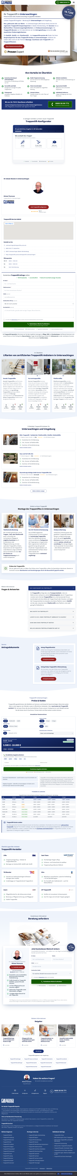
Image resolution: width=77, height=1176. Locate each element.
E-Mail (6, 294)
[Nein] (75, 1174)
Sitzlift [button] (5, 721)
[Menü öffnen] (73, 2)
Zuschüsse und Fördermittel (45, 828)
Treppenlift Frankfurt (8, 1144)
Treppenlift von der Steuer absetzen (63, 1150)
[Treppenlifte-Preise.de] (7, 2)
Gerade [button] (5, 726)
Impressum (42, 1168)
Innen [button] (41, 726)
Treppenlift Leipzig (8, 1156)
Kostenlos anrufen (18, 967)
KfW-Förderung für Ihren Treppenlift (63, 1137)
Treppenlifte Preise (59, 1135)
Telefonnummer (7, 287)
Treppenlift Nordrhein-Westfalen (37, 1149)
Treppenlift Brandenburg (35, 1139)
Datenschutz (14, 319)
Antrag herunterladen (48, 659)
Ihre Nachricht (8, 307)
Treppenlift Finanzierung (60, 1143)
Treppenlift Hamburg (8, 1137)
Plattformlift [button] (12, 721)
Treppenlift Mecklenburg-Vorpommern (38, 1144)
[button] (22, 143)
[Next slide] (23, 366)
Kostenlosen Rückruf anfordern (52, 982)
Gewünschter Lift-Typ (10, 300)
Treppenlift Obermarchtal (31, 1066)
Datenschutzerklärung (66, 1173)
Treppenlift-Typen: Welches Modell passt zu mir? (64, 1153)
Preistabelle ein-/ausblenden (38, 791)
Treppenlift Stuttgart (8, 1146)
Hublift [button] (18, 721)
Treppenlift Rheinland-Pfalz (36, 1151)
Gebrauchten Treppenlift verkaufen (63, 1145)
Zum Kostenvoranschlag (14, 46)
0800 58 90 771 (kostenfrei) (12, 248)
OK (58, 1173)
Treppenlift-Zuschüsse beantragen (63, 1156)
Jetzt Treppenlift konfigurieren (38, 207)
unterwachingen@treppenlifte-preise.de (16, 245)
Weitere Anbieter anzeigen (38, 491)
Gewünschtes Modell (35, 970)
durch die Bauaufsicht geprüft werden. (52, 570)
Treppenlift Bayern (33, 1137)
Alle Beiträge (38, 1051)
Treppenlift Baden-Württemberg (37, 1135)
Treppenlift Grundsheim (61, 1059)
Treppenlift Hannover (8, 1163)
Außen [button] (46, 726)
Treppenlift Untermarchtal (46, 1062)
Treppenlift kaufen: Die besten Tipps (63, 1148)
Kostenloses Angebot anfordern (38, 769)
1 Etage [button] (42, 721)
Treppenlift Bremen (8, 1158)
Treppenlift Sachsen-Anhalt (35, 1158)
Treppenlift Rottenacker (61, 1062)
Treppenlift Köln (7, 1142)
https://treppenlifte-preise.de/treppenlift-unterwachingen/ (20, 254)
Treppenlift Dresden (8, 1160)
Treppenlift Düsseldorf (9, 1149)
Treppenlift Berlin (7, 1135)
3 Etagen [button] (54, 721)
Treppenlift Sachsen (34, 1156)
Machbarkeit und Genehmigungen (30, 570)
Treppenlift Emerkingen (15, 1059)
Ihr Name (5, 280)
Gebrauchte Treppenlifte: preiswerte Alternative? (63, 1140)
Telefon (53, 956)
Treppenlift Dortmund (8, 1151)
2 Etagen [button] (48, 721)
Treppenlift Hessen (33, 1142)
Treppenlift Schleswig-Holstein (36, 1160)
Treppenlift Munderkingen (16, 1062)
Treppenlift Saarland (34, 1153)
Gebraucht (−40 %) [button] (13, 733)
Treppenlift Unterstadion (47, 1059)
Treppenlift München (8, 1139)
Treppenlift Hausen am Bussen (31, 1059)
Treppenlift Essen (7, 1153)
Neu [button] (5, 733)
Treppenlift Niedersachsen (35, 1146)
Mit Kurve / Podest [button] (13, 726)
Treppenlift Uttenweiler (46, 1066)
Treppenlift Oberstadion (31, 1062)
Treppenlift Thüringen (34, 1163)
